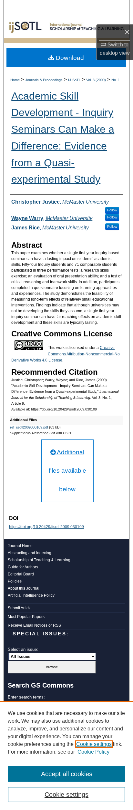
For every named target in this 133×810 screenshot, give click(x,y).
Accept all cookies (66, 773)
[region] (66, 755)
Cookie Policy (93, 752)
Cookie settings (94, 744)
